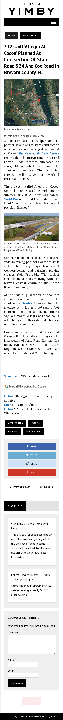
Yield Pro (11, 199)
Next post (43, 487)
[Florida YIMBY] (31, 9)
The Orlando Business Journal (39, 153)
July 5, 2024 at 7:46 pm (32, 523)
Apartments (15, 423)
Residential (33, 431)
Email (11, 670)
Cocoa (36, 423)
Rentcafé (28, 303)
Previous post (21, 487)
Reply (14, 528)
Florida (12, 431)
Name (11, 659)
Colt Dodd (13, 136)
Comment (13, 632)
